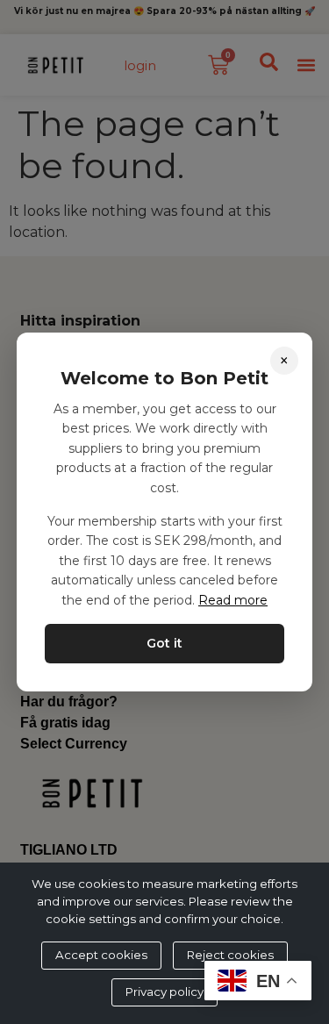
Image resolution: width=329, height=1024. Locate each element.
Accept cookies (101, 955)
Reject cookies (230, 955)
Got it (164, 643)
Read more (233, 600)
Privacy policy (164, 992)
